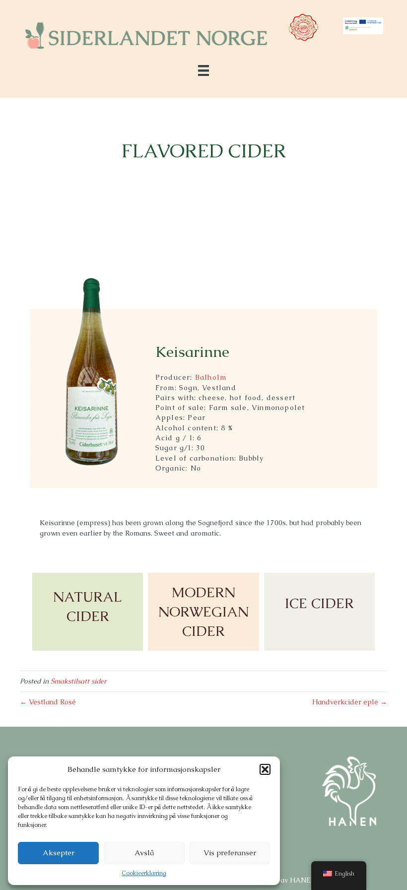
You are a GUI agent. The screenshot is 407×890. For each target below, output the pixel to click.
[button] (265, 769)
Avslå (144, 852)
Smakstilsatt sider (79, 681)
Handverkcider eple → (349, 701)
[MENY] (203, 70)
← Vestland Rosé (48, 701)
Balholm (210, 377)
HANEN (303, 880)
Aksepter (58, 852)
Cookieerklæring (144, 873)
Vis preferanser (230, 852)
